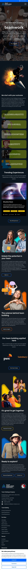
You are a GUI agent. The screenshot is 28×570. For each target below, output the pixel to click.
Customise (14, 563)
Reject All (14, 567)
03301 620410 (7, 502)
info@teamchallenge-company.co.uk (12, 504)
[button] (14, 114)
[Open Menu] (25, 4)
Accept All (14, 560)
